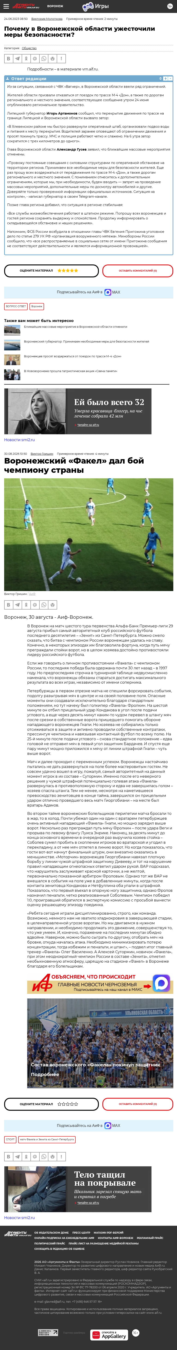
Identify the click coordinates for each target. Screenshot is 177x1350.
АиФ (32, 594)
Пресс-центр (81, 1232)
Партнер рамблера (74, 1332)
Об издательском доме (51, 1232)
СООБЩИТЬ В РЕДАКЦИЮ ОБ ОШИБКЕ (59, 1248)
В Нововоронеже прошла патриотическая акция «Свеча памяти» (70, 371)
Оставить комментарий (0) (138, 270)
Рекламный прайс (150, 1238)
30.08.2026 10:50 (15, 453)
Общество (29, 48)
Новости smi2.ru (19, 440)
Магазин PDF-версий (108, 1232)
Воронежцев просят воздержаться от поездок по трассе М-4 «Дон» (72, 356)
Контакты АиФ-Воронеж (115, 1238)
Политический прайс (49, 1243)
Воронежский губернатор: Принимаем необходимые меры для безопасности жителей (86, 341)
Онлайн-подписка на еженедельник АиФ (64, 1238)
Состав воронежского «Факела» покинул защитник (95, 1065)
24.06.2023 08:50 (16, 19)
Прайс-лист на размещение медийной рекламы (104, 1243)
